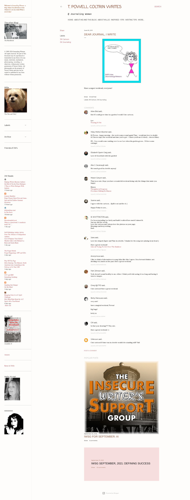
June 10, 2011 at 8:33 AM (98, 264)
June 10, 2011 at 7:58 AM (98, 250)
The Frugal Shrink (10, 251)
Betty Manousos (97, 298)
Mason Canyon (96, 178)
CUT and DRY (9, 275)
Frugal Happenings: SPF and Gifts (15, 253)
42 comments (101, 467)
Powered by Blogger (112, 493)
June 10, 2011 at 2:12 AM (98, 146)
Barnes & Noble (9, 366)
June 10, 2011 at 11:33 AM (98, 279)
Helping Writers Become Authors (14, 182)
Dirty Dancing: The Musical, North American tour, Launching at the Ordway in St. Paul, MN (15, 265)
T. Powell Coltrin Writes (94, 7)
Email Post (92, 97)
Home (70, 20)
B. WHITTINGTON (98, 217)
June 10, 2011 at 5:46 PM (98, 333)
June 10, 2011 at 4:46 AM (98, 159)
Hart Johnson (96, 271)
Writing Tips (131, 20)
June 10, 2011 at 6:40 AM (98, 194)
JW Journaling (65, 42)
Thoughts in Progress (99, 189)
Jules (93, 238)
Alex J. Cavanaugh (98, 165)
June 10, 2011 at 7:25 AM (98, 231)
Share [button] (62, 30)
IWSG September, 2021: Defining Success (120, 463)
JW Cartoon (64, 39)
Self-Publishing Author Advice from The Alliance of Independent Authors (15, 234)
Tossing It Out (96, 123)
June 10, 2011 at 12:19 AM (98, 126)
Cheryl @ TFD (96, 285)
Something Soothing (10, 277)
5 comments (93, 440)
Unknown (94, 339)
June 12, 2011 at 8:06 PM (98, 346)
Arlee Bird (94, 111)
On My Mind (8, 287)
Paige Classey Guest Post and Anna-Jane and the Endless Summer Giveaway (15, 200)
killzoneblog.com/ (10, 210)
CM (92, 323)
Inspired (115, 20)
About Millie (104, 20)
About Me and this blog (85, 20)
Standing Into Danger (11, 285)
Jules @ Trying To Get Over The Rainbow (106, 247)
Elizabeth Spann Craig (99, 152)
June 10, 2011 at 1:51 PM (98, 316)
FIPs (122, 20)
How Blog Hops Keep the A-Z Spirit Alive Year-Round (13, 300)
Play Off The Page (10, 261)
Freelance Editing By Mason (101, 191)
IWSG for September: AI (101, 436)
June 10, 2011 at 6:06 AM (98, 171)
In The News (8, 212)
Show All (8, 305)
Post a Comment (90, 350)
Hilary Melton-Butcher (99, 132)
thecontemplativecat (10, 220)
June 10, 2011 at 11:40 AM (98, 292)
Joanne (93, 200)
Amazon (7, 355)
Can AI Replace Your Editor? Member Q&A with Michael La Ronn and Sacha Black (14, 241)
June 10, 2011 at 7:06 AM (98, 211)
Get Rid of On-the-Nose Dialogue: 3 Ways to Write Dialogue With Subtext (15, 186)
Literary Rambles (9, 196)
